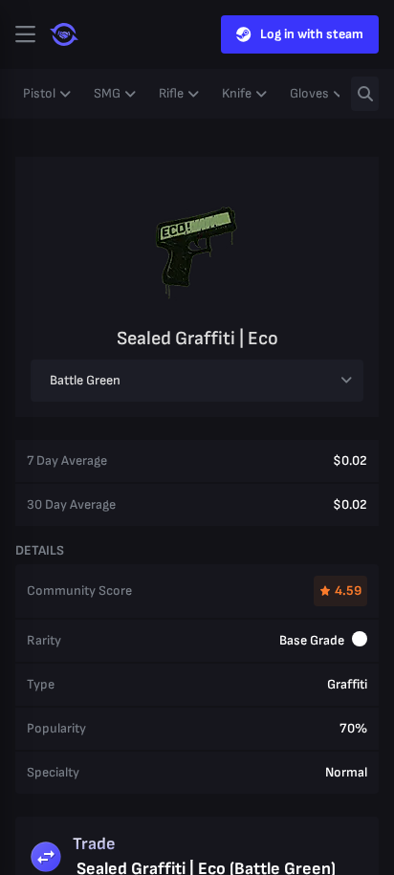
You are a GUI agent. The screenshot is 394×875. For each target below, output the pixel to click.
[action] (25, 34)
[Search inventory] (365, 93)
